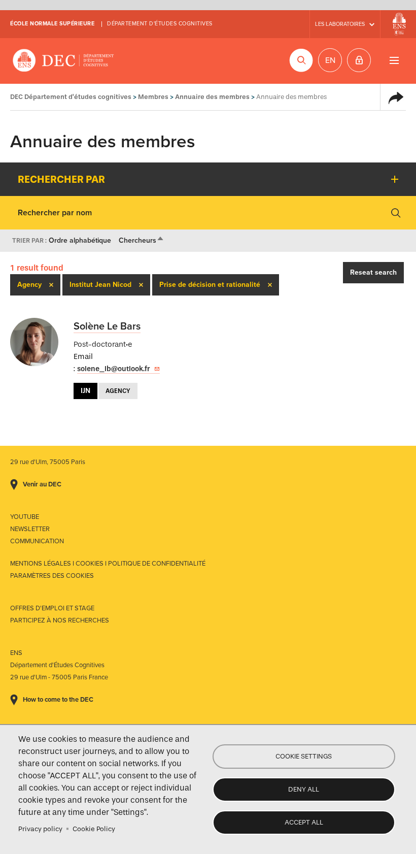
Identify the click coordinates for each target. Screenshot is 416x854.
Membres (153, 97)
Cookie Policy (94, 829)
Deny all (303, 789)
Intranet (359, 60)
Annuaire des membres (212, 97)
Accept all (304, 822)
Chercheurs (141, 240)
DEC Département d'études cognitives (63, 61)
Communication (37, 541)
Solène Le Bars (107, 326)
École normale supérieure (52, 23)
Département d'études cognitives (160, 23)
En (330, 60)
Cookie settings (303, 756)
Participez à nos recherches (59, 620)
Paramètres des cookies (52, 576)
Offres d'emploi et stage (52, 608)
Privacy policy (40, 829)
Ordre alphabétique (80, 240)
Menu (394, 60)
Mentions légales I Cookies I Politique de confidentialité (107, 564)
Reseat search (373, 272)
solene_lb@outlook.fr (113, 369)
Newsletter (30, 529)
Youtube (24, 517)
